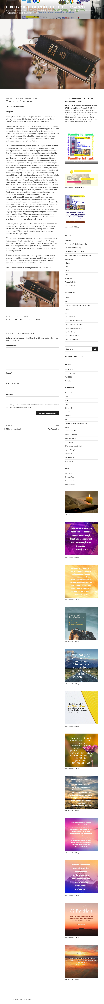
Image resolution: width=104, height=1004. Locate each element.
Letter (23, 319)
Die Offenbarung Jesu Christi (74, 251)
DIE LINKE (68, 408)
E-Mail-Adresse (13, 384)
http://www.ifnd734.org (81, 162)
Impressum (69, 259)
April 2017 (68, 381)
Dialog (67, 404)
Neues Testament (71, 435)
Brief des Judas (70, 317)
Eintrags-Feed (70, 477)
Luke (66, 274)
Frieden (67, 412)
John (66, 267)
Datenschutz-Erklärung (73, 248)
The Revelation (70, 286)
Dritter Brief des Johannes (74, 320)
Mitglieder (68, 278)
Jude (17, 319)
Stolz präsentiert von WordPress (22, 999)
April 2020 (68, 377)
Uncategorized (70, 457)
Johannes (68, 263)
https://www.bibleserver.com (74, 515)
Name (9, 373)
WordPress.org (70, 484)
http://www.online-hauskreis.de (74, 187)
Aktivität (68, 240)
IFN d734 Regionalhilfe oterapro (45, 7)
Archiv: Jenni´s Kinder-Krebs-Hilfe (76, 244)
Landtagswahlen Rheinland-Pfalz (76, 423)
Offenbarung (69, 442)
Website (9, 394)
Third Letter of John (71, 339)
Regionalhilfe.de (70, 282)
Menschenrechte (71, 431)
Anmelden (68, 473)
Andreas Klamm (30, 98)
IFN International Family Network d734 (78, 255)
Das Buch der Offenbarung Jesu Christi (78, 305)
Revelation (68, 454)
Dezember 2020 (70, 373)
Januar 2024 (69, 369)
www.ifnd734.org (70, 110)
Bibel (66, 397)
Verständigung (70, 461)
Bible (11, 317)
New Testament (21, 317)
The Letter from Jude (72, 336)
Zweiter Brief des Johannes (74, 324)
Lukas (67, 270)
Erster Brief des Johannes (73, 328)
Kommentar (11, 345)
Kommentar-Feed (71, 481)
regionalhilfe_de (70, 450)
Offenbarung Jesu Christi (73, 446)
